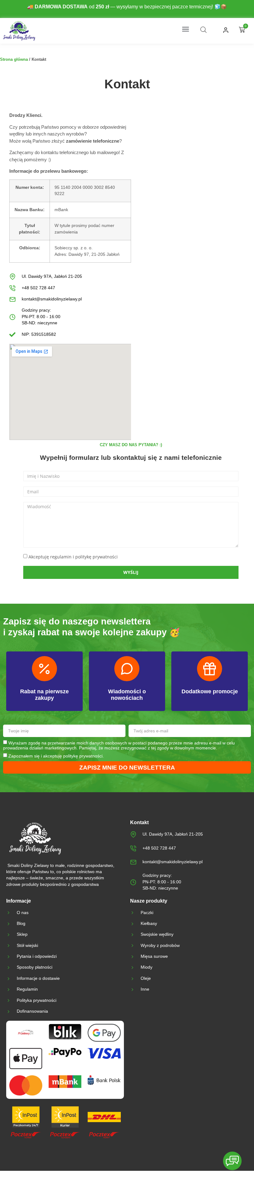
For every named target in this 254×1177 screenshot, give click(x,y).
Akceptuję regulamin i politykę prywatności (73, 557)
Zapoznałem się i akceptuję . (56, 755)
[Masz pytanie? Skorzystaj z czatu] (232, 1160)
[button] (185, 29)
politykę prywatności (83, 755)
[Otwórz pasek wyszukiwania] (203, 30)
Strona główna (14, 59)
